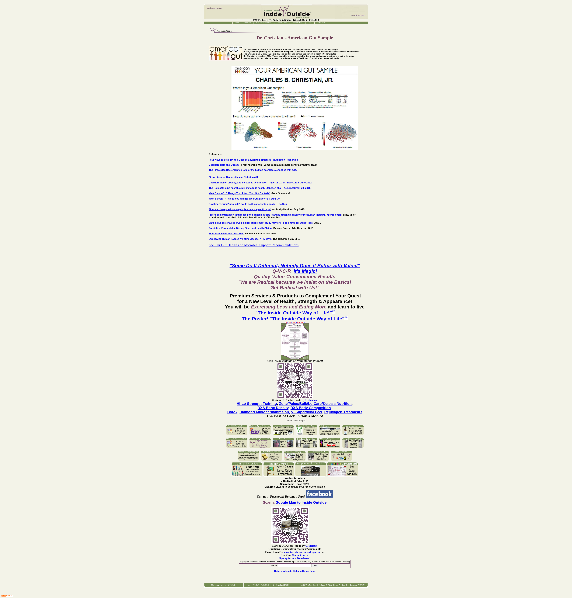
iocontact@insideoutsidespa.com (302, 551)
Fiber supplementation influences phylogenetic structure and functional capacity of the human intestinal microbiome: (275, 215)
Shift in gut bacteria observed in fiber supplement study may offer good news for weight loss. (261, 223)
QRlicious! (311, 399)
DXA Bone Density (273, 408)
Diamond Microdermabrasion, (265, 412)
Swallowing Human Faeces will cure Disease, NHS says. (240, 239)
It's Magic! (305, 271)
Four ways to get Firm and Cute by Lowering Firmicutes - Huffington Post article (253, 160)
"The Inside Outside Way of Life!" (293, 312)
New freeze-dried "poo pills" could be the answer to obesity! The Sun (248, 204)
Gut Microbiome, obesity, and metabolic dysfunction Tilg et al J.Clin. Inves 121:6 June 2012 (260, 182)
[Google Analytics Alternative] (7, 596)
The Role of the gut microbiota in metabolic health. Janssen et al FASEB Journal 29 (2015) (260, 188)
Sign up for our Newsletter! (294, 558)
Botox (232, 412)
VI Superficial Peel (306, 412)
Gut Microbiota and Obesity (224, 165)
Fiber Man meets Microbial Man (226, 233)
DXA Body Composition (310, 408)
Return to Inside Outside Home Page (294, 571)
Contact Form (300, 555)
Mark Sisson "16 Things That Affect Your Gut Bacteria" (239, 193)
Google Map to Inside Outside (301, 502)
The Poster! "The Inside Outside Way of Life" (293, 318)
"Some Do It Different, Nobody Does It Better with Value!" (295, 265)
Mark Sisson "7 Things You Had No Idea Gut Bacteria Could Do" (245, 198)
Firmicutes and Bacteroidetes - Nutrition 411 (233, 177)
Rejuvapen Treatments (343, 412)
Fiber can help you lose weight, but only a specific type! (240, 209)
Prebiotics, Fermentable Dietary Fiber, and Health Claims (241, 228)
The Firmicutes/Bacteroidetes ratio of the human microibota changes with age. (253, 170)
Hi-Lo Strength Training (257, 404)
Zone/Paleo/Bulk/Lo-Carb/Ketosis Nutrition (315, 404)
